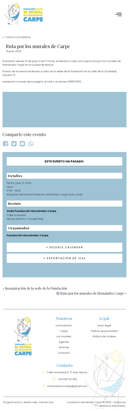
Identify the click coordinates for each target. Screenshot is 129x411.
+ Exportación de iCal (64, 258)
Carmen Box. (46, 402)
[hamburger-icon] (118, 14)
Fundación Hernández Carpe (50, 194)
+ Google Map (34, 219)
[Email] (22, 143)
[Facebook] (6, 143)
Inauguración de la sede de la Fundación (35, 288)
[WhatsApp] (31, 143)
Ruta (72, 194)
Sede (79, 194)
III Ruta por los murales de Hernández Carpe (91, 293)
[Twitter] (14, 143)
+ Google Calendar (64, 247)
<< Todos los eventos (17, 37)
